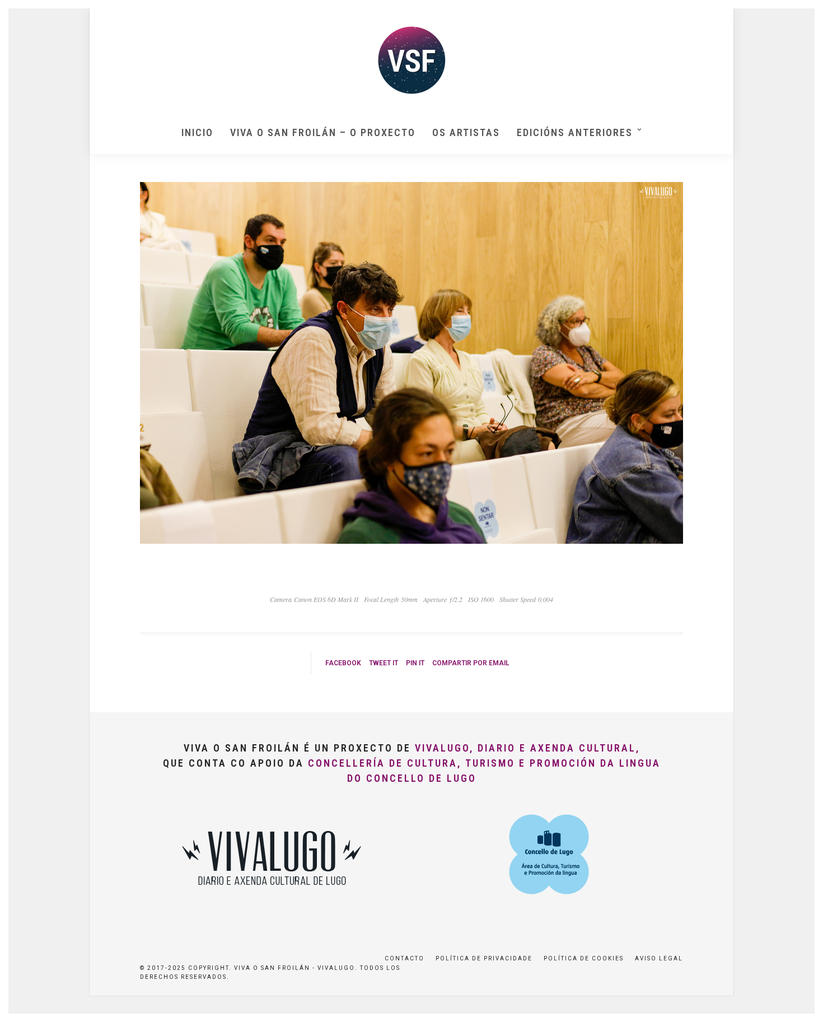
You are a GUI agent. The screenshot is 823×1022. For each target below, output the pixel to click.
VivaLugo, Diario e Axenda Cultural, (527, 748)
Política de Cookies (584, 958)
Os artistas (466, 132)
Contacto (404, 958)
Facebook (343, 663)
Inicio (197, 132)
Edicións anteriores (575, 132)
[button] (799, 15)
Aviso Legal (659, 958)
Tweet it (383, 663)
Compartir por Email (470, 663)
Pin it (415, 663)
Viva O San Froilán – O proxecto (322, 132)
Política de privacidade (484, 958)
